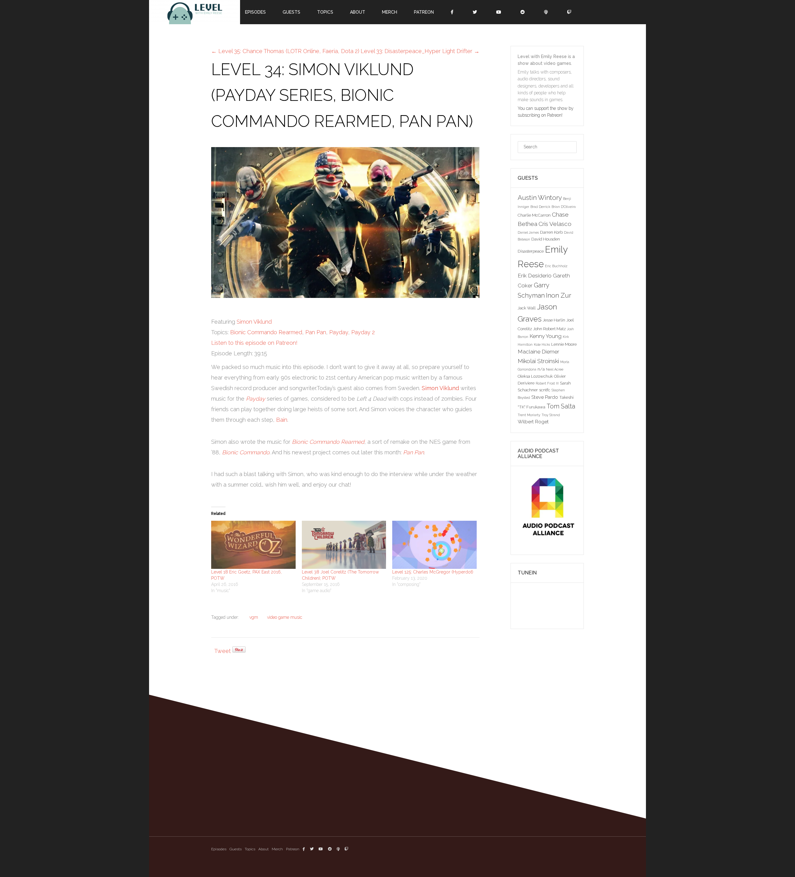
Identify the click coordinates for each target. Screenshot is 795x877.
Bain (281, 419)
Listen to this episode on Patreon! (254, 343)
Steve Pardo (544, 397)
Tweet (222, 651)
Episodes (218, 849)
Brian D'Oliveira (564, 207)
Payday (338, 332)
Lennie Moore (564, 344)
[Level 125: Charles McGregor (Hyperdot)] (434, 545)
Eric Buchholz (556, 266)
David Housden (545, 238)
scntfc (544, 389)
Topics (250, 849)
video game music (284, 617)
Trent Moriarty (529, 415)
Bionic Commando (246, 452)
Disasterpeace (531, 251)
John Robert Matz (549, 328)
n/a (541, 369)
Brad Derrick (540, 207)
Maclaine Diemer (538, 352)
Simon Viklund (254, 321)
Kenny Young (545, 336)
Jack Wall (527, 307)
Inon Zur (558, 295)
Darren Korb (551, 232)
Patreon (292, 849)
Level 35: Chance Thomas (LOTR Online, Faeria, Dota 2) (285, 51)
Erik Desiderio (535, 275)
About (263, 849)
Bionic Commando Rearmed (266, 332)
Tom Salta (561, 406)
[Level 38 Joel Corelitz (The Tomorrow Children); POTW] (344, 545)
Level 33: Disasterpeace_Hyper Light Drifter (420, 51)
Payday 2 (363, 332)
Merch (277, 849)
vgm (253, 617)
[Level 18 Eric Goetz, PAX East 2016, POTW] (253, 545)
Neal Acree (554, 369)
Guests (235, 849)
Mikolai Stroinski (538, 361)
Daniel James (528, 232)
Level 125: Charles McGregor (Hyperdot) (432, 571)
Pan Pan (315, 332)
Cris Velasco (554, 223)
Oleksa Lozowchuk (535, 376)
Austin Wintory (540, 197)
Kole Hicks (542, 344)
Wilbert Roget (533, 422)
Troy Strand (551, 415)
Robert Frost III (547, 383)
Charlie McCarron (534, 215)
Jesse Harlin (554, 319)
